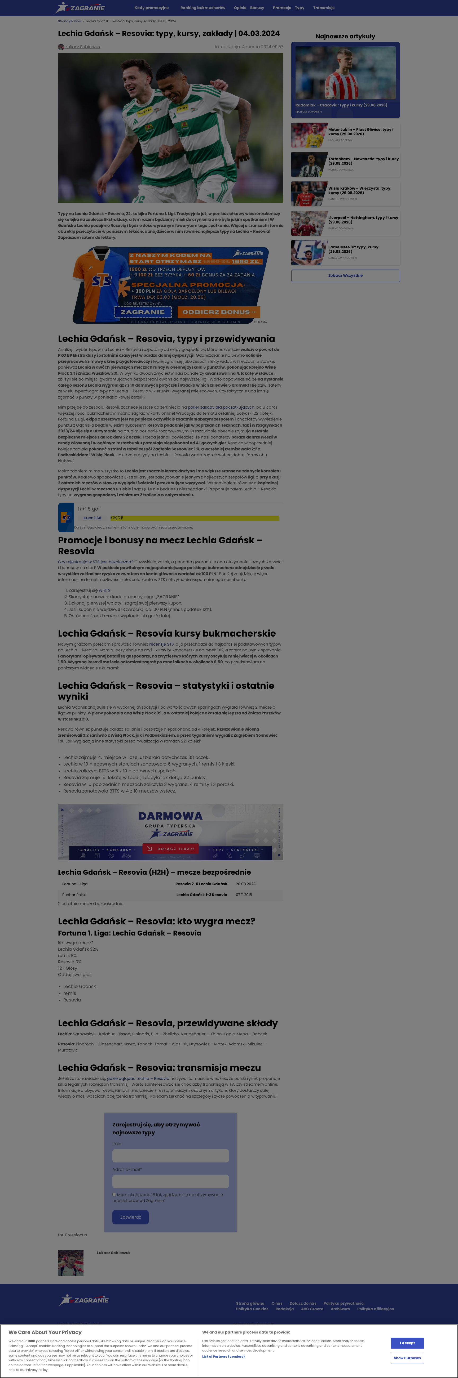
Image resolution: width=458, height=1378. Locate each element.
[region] (229, 1351)
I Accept (407, 1343)
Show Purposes (407, 1358)
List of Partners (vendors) (223, 1356)
